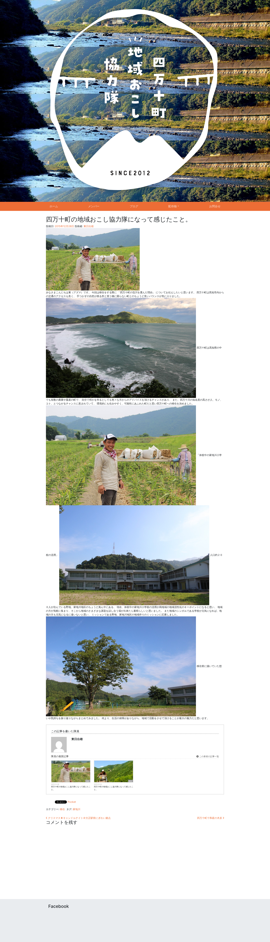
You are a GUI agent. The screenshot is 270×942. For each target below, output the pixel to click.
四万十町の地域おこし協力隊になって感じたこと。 (70, 788)
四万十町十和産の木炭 (210, 817)
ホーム (54, 206)
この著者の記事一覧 (209, 756)
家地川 (76, 809)
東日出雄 (88, 226)
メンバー (93, 206)
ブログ (134, 206)
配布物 (172, 206)
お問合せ (214, 206)
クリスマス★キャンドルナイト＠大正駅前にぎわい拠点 (79, 817)
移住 (87, 781)
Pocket (72, 801)
